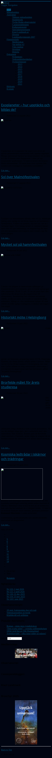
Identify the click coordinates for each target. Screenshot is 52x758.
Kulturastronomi (19, 27)
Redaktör (11, 578)
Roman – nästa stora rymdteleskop (22, 626)
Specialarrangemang (21, 29)
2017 (20, 74)
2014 (20, 67)
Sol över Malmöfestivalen (20, 177)
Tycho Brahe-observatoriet (23, 22)
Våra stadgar (17, 47)
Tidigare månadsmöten (22, 17)
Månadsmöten (13, 12)
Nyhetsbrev (17, 57)
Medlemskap (17, 42)
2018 (20, 76)
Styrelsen (16, 49)
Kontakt (10, 89)
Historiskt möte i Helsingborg (23, 317)
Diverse (15, 34)
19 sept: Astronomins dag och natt (21, 610)
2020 (20, 81)
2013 (20, 64)
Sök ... (4, 638)
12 (8, 556)
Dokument (11, 54)
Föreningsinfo (13, 39)
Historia (15, 52)
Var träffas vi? (18, 44)
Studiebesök (17, 20)
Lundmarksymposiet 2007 (23, 37)
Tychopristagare (19, 62)
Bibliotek (11, 86)
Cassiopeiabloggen (20, 24)
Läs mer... (5, 170)
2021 (20, 84)
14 (8, 561)
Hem (9, 10)
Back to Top (6, 750)
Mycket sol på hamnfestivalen (24, 244)
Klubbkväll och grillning (17, 615)
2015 (20, 69)
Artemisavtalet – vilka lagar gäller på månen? (26, 633)
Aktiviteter (11, 15)
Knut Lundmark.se (20, 32)
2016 (20, 71)
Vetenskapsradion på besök (18, 613)
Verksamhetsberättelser (22, 59)
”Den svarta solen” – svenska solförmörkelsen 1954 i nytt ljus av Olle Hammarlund (27, 629)
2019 (20, 79)
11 (8, 554)
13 (8, 559)
